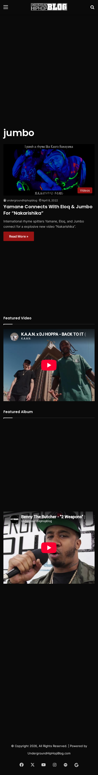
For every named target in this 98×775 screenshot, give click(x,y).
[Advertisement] (49, 67)
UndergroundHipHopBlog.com (49, 753)
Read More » (18, 236)
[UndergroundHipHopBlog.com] (49, 7)
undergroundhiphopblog (22, 200)
